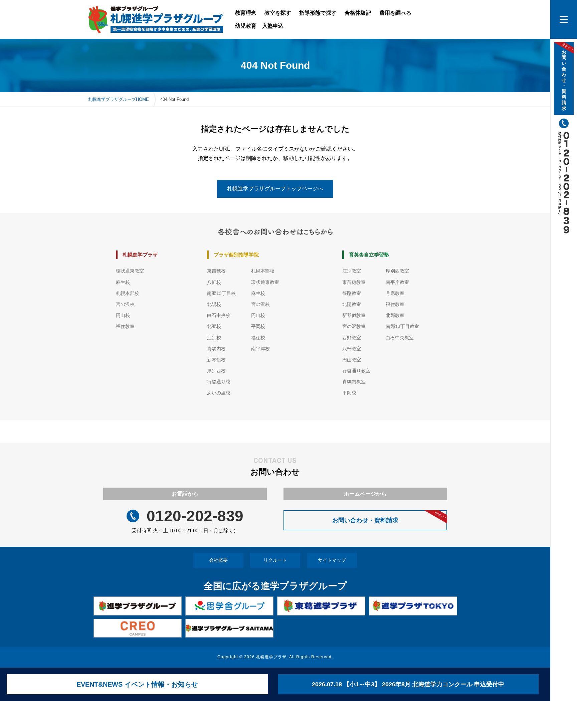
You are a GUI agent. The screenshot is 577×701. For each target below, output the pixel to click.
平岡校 (258, 326)
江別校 (214, 337)
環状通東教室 (130, 271)
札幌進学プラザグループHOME (118, 99)
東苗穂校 (216, 271)
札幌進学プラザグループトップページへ (275, 188)
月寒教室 (395, 293)
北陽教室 (351, 304)
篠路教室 (351, 293)
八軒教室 (351, 348)
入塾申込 (272, 26)
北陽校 (214, 304)
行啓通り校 (218, 381)
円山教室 (351, 359)
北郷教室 (395, 315)
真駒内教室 (354, 381)
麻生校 (123, 282)
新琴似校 (216, 359)
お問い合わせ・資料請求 (389, 516)
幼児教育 (245, 26)
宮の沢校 (125, 304)
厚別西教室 (397, 271)
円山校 (123, 315)
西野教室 (351, 337)
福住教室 (125, 326)
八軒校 (214, 282)
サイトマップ (332, 560)
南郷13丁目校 (221, 293)
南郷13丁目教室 (402, 326)
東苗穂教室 (354, 282)
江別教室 (351, 271)
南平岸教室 (397, 282)
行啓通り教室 (356, 370)
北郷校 (214, 326)
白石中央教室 (400, 337)
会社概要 (218, 560)
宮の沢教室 (354, 326)
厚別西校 (216, 370)
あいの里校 (218, 392)
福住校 (258, 337)
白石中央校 (218, 315)
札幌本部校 (127, 293)
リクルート (275, 560)
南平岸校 (260, 348)
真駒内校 (216, 348)
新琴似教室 (354, 315)
